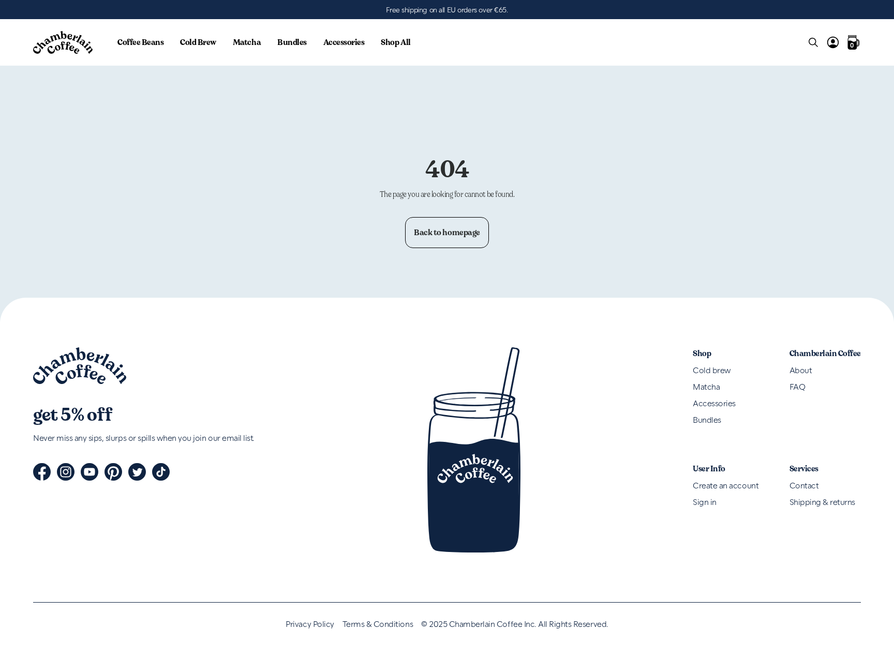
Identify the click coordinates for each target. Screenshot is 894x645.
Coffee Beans (140, 42)
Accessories (344, 42)
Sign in (705, 501)
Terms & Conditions (377, 623)
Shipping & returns (822, 501)
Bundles (292, 42)
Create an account (725, 485)
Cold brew (712, 370)
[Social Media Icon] (42, 471)
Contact (804, 485)
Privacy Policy (310, 623)
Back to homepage (447, 232)
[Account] (833, 42)
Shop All (395, 42)
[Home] (63, 42)
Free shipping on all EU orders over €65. (447, 9)
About (800, 370)
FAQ (797, 386)
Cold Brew (198, 42)
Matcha (247, 42)
